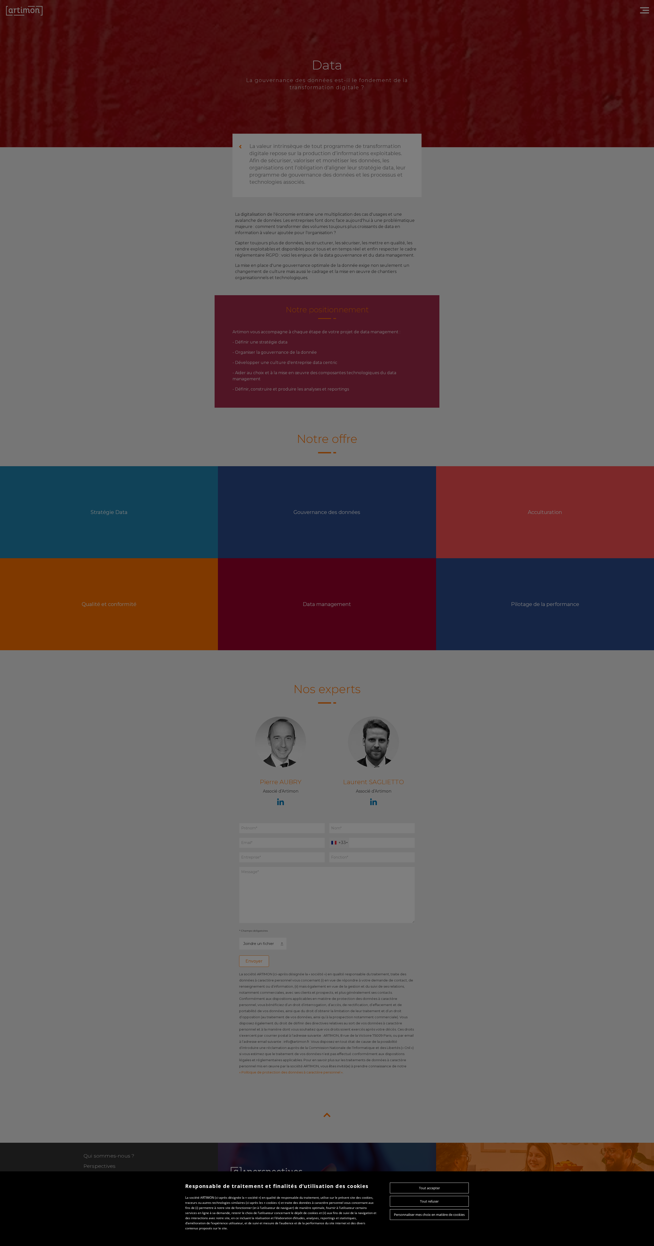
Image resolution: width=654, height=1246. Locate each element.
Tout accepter (429, 1188)
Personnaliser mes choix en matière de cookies (429, 1214)
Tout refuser (429, 1201)
